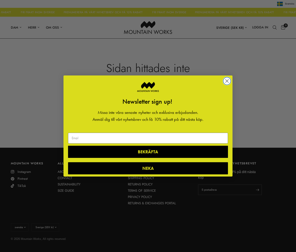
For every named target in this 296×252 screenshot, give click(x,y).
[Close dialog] (227, 81)
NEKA (148, 168)
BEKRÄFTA (148, 152)
